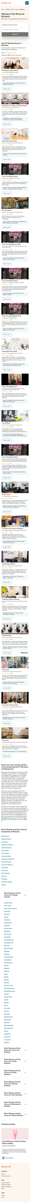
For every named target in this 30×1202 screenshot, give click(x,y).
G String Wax (5, 853)
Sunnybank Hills (8, 942)
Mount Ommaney (9, 988)
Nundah (6, 965)
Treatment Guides (5, 1184)
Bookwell (23, 773)
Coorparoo (7, 1036)
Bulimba (6, 979)
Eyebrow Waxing (6, 847)
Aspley (6, 974)
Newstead (7, 1014)
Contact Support (5, 1182)
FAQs (2, 1188)
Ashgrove (7, 971)
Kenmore (6, 982)
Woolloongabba (8, 1025)
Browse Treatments (6, 1186)
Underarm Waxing (6, 881)
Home (2, 9)
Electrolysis (4, 842)
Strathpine (7, 919)
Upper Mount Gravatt (10, 908)
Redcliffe (6, 968)
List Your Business (5, 1176)
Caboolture (7, 1034)
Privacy (3, 1195)
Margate (6, 1011)
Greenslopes (7, 959)
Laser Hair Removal (6, 864)
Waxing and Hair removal (12, 9)
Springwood (7, 934)
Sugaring (3, 876)
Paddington (7, 931)
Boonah (6, 977)
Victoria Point (8, 997)
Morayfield (7, 937)
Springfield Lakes (9, 939)
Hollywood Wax (6, 856)
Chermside (7, 911)
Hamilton (6, 1042)
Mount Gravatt (8, 985)
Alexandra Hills (8, 1028)
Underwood (7, 1019)
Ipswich (6, 917)
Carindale (7, 914)
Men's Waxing (5, 873)
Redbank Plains (8, 1017)
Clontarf (6, 994)
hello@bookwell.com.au (8, 817)
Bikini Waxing (5, 836)
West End (7, 1022)
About (2, 1174)
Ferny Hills (7, 1008)
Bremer (15, 775)
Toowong (6, 945)
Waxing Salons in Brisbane (9, 49)
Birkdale (6, 1002)
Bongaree (7, 951)
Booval (6, 1031)
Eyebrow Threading (7, 844)
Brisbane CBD (8, 902)
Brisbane (22, 9)
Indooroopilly (8, 922)
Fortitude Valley (8, 957)
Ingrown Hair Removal (7, 859)
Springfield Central (9, 991)
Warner (6, 999)
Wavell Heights (8, 948)
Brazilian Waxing (6, 839)
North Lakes (7, 905)
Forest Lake (7, 1039)
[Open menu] (27, 3)
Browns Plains (8, 928)
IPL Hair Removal (6, 861)
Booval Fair (8, 775)
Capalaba (6, 954)
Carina (6, 1005)
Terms (2, 1197)
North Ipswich (8, 962)
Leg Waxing (4, 867)
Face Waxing (5, 850)
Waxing (3, 884)
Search (15, 34)
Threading (4, 879)
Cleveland (7, 925)
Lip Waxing (4, 870)
